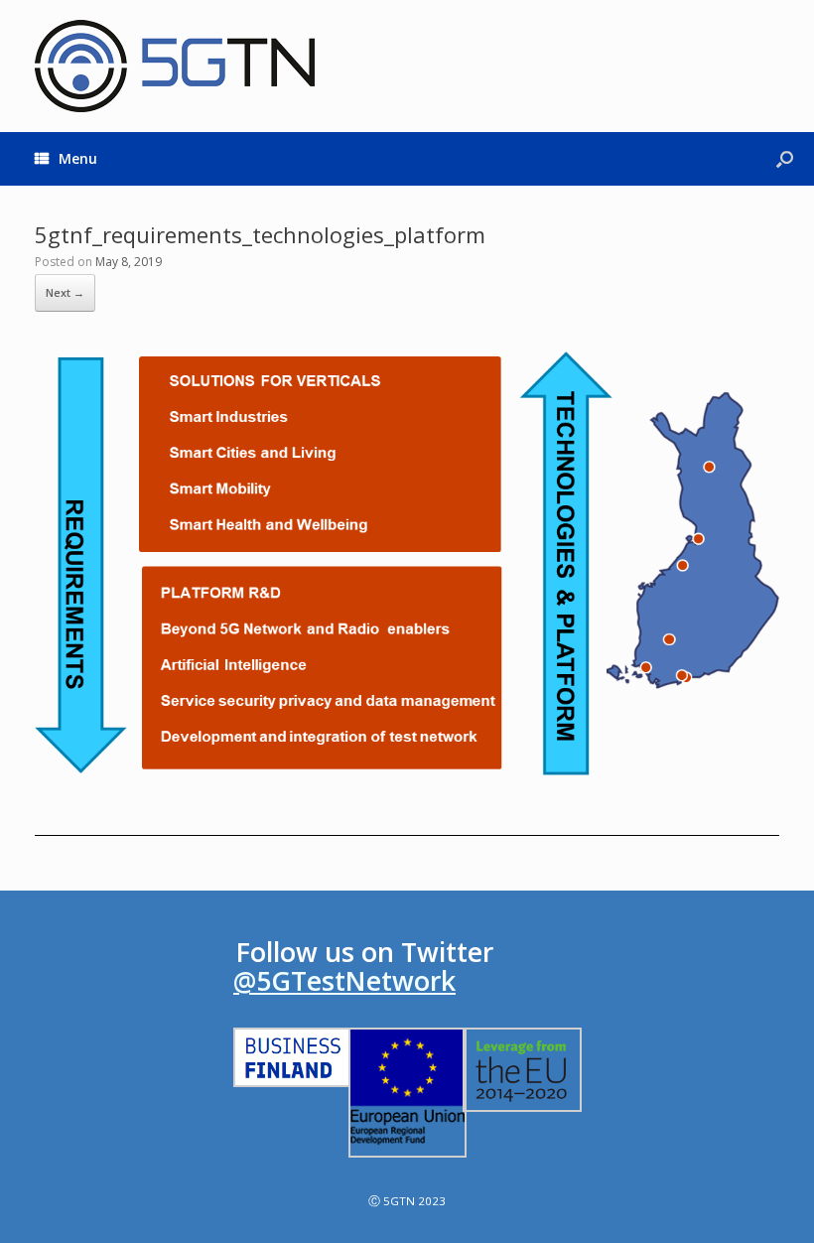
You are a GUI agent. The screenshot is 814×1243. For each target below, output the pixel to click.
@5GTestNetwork (344, 981)
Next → (65, 292)
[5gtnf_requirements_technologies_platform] (407, 801)
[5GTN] (175, 66)
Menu (78, 158)
